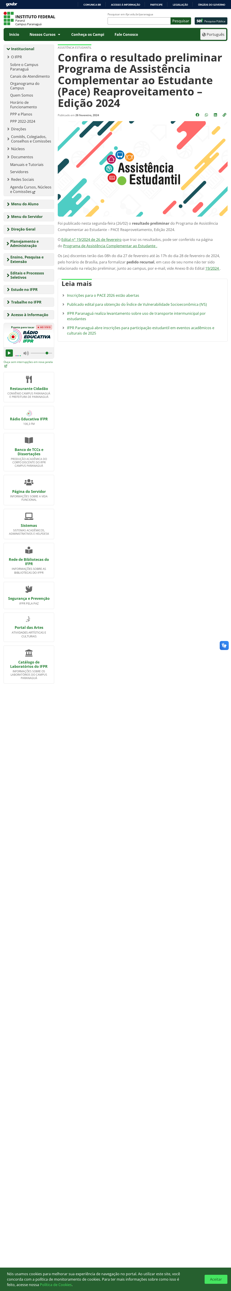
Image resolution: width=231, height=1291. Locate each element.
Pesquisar (180, 20)
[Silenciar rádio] (26, 353)
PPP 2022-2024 (22, 121)
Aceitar (216, 1279)
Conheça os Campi (87, 34)
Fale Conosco (126, 34)
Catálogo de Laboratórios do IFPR (29, 664)
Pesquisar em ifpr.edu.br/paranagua (130, 14)
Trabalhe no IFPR (26, 302)
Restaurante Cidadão (29, 388)
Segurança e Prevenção (29, 598)
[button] (225, 115)
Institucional (22, 48)
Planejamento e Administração (24, 243)
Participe (156, 4)
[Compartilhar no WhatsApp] (207, 115)
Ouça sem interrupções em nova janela (28, 362)
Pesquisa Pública (214, 21)
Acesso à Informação (29, 314)
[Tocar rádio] (9, 353)
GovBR (11, 4)
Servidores (19, 172)
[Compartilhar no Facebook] (198, 115)
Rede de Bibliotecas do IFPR (29, 561)
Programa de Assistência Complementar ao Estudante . (110, 245)
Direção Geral (23, 229)
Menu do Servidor (27, 216)
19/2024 (212, 268)
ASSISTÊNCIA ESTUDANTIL (74, 48)
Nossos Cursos (42, 34)
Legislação (180, 4)
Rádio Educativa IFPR (29, 419)
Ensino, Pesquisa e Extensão (27, 259)
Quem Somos (21, 95)
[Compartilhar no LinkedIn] (216, 115)
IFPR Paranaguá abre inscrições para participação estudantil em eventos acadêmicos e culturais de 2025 (140, 330)
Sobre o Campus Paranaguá (24, 66)
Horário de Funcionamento (23, 104)
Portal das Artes (29, 627)
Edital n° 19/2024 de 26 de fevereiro (91, 239)
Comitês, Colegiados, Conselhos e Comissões (31, 138)
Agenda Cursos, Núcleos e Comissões (30, 189)
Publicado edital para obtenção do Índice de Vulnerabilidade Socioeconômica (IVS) (137, 304)
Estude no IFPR (24, 289)
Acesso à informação (125, 4)
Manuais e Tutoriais (27, 164)
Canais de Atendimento (30, 76)
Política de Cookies (56, 1284)
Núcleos (18, 149)
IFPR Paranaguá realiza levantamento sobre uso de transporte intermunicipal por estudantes (136, 316)
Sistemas (29, 525)
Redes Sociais (22, 179)
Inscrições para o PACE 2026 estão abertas (103, 295)
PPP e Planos (21, 114)
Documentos (22, 157)
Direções (18, 129)
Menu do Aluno (25, 204)
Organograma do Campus (24, 85)
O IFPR (16, 57)
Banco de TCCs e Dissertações (29, 451)
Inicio (14, 34)
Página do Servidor (29, 491)
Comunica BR (92, 4)
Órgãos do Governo (211, 4)
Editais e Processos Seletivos (27, 275)
